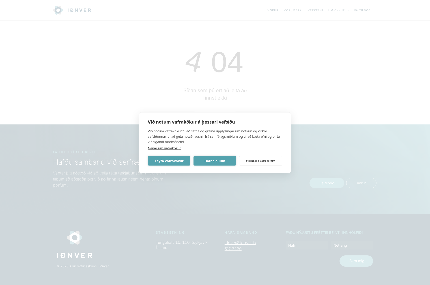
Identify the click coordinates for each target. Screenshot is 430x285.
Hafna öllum (214, 161)
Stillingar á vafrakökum (260, 160)
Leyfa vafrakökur (169, 161)
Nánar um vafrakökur (164, 148)
